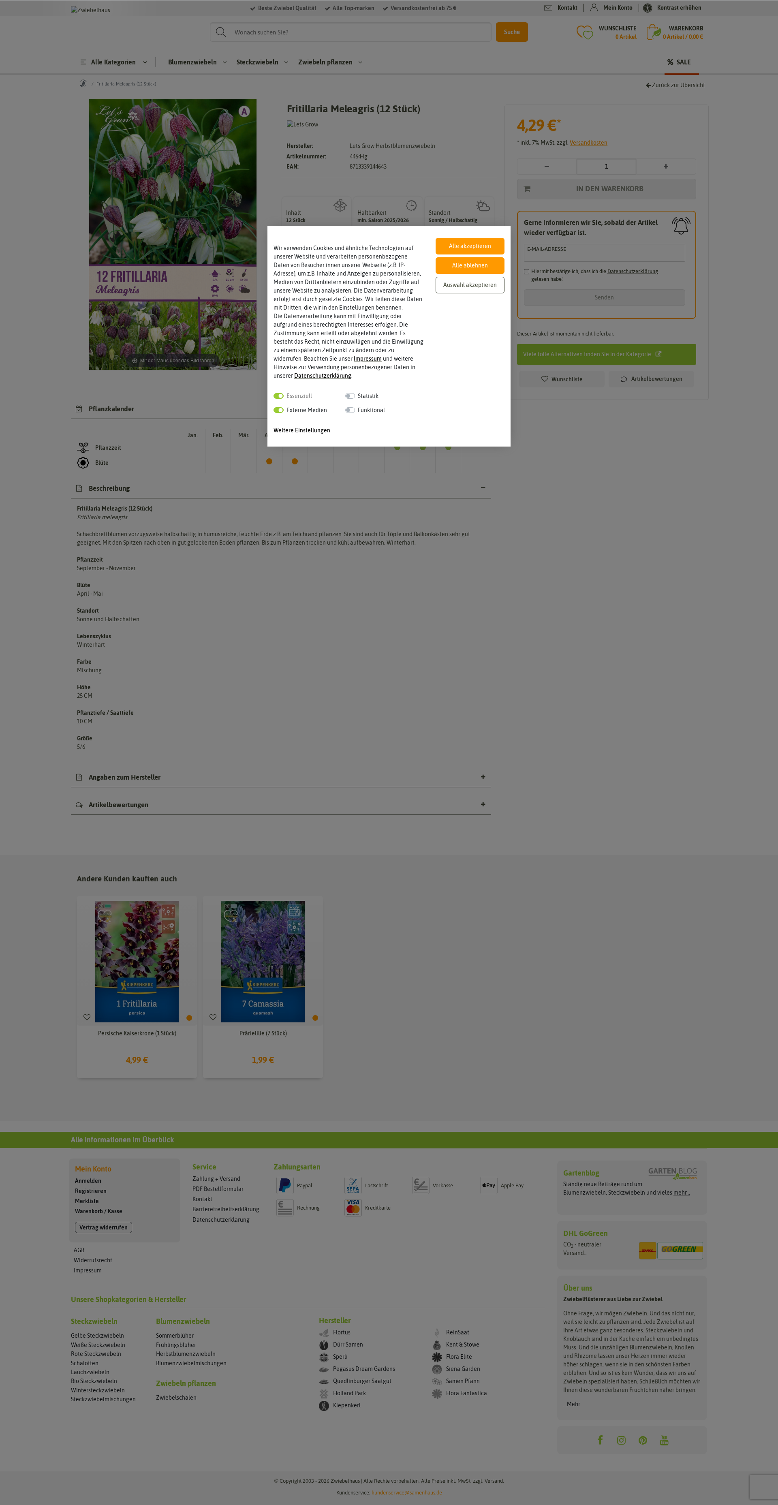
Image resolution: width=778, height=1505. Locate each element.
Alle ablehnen (470, 265)
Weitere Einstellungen (302, 430)
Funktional (371, 410)
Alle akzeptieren (470, 246)
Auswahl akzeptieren (470, 285)
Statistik (368, 396)
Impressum (368, 358)
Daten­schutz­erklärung (322, 375)
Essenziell (299, 396)
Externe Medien (306, 410)
